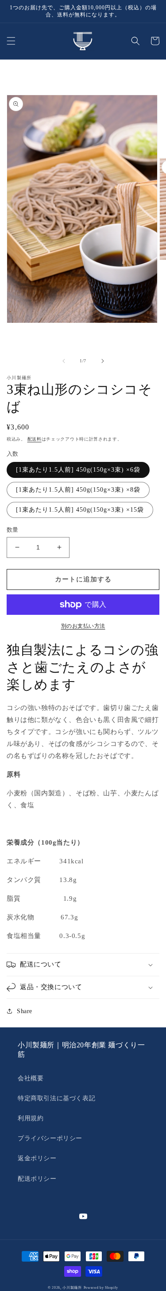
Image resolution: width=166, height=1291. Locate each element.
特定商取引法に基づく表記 (56, 1098)
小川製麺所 (72, 1288)
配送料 (34, 439)
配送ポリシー (37, 1178)
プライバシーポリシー (50, 1138)
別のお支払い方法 (83, 626)
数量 (13, 529)
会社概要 (30, 1078)
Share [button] (24, 1011)
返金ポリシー (37, 1158)
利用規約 (30, 1118)
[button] (11, 41)
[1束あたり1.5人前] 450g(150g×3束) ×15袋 (80, 509)
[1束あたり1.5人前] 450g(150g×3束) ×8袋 (78, 489)
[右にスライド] (102, 361)
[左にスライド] (63, 361)
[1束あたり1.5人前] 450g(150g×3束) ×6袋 (78, 469)
